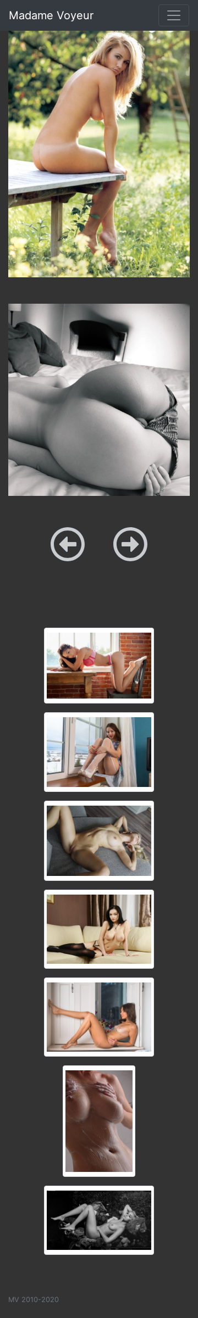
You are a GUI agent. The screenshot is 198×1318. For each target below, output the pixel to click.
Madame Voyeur (51, 15)
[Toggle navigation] (173, 15)
